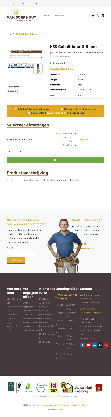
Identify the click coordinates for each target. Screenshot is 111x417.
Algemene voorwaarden (50, 405)
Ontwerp (27, 302)
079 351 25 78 (87, 308)
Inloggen (43, 299)
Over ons (24, 3)
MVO (9, 330)
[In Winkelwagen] (55, 160)
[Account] (97, 15)
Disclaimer (77, 405)
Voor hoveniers (14, 299)
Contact (35, 3)
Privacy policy (66, 405)
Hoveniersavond (31, 330)
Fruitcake (59, 409)
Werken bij (12, 326)
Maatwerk (28, 306)
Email (10, 248)
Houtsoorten (45, 342)
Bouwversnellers (31, 318)
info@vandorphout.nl (83, 248)
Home (9, 34)
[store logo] (21, 15)
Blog (9, 322)
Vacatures (12, 3)
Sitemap (85, 405)
